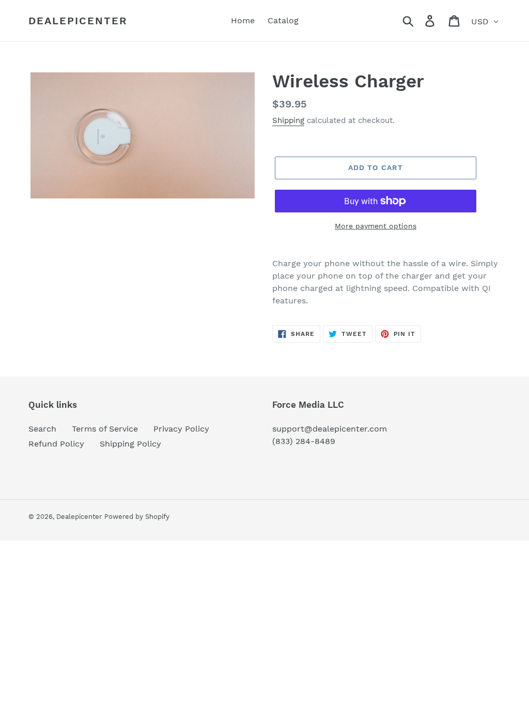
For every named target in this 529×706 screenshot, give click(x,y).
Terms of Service (105, 429)
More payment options (375, 226)
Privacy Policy (181, 429)
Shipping (288, 120)
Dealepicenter (78, 20)
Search (42, 429)
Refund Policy (56, 444)
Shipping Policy (130, 444)
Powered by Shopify (136, 516)
